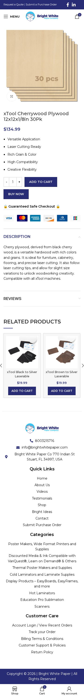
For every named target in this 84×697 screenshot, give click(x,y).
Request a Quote (14, 4)
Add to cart (40, 182)
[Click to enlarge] (11, 96)
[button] (22, 391)
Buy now (16, 194)
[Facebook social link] (67, 4)
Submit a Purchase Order (41, 4)
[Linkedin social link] (73, 4)
